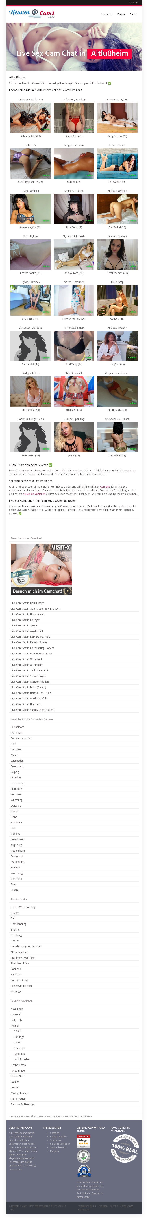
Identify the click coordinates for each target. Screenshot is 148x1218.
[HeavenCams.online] (33, 14)
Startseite (106, 14)
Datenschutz (126, 1205)
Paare (133, 14)
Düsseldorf (17, 727)
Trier (13, 884)
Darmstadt (17, 766)
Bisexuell (16, 1014)
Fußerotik (19, 1053)
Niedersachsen (19, 952)
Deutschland (31, 1116)
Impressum (83, 1209)
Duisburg (16, 805)
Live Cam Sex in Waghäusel (27, 631)
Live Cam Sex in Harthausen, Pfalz (31, 693)
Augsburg (16, 845)
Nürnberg (16, 788)
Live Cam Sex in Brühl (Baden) (28, 687)
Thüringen (17, 991)
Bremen (15, 929)
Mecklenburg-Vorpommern (26, 946)
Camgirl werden (58, 1136)
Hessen (15, 940)
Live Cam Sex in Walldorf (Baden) (30, 681)
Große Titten (18, 1065)
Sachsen (16, 974)
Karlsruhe (16, 878)
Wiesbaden (17, 760)
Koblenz (15, 833)
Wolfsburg (17, 873)
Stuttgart (16, 794)
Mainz (14, 755)
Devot (17, 1042)
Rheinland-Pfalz (20, 963)
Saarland (16, 969)
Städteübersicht (58, 1147)
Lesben (15, 1087)
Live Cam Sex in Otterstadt (26, 659)
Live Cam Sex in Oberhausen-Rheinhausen (35, 608)
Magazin (133, 2)
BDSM (17, 1031)
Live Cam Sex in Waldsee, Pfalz (29, 698)
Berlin (14, 918)
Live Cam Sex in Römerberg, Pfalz (30, 636)
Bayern (15, 912)
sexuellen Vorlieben (34, 494)
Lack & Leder (21, 1059)
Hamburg (16, 935)
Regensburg (18, 850)
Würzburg (16, 800)
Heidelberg (17, 783)
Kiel (13, 828)
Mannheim (17, 732)
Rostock (15, 867)
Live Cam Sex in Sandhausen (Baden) (32, 709)
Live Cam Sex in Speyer (24, 625)
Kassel (14, 811)
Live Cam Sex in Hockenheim (28, 614)
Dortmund (17, 856)
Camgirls (105, 486)
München (16, 749)
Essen (14, 890)
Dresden (16, 777)
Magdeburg (17, 861)
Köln (13, 743)
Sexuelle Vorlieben (60, 1143)
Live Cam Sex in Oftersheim (27, 664)
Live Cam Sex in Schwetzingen (28, 676)
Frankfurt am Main (21, 738)
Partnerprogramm (87, 1205)
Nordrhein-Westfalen (23, 957)
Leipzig (15, 772)
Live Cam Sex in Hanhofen (26, 704)
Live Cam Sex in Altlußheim (78, 1116)
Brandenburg (18, 924)
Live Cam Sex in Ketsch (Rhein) (29, 642)
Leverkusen (17, 839)
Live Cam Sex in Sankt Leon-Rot (29, 670)
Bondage (19, 1037)
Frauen (121, 14)
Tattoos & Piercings (22, 1104)
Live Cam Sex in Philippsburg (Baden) (32, 648)
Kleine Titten (18, 1076)
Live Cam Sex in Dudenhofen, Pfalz (31, 653)
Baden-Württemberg (23, 907)
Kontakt (114, 1205)
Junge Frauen (18, 1070)
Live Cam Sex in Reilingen (25, 620)
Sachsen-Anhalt (20, 980)
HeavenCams (16, 1116)
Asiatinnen (17, 1008)
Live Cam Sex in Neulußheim (27, 603)
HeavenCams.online (39, 1205)
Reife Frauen (18, 1098)
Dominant (19, 1048)
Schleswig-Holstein (22, 985)
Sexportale (56, 1140)
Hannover (16, 822)
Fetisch (15, 1025)
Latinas (15, 1082)
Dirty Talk (16, 1020)
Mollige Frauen (19, 1093)
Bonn (14, 817)
